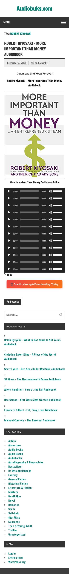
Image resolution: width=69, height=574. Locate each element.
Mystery (13, 492)
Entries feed (15, 558)
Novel (11, 500)
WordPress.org (17, 562)
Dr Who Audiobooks (19, 471)
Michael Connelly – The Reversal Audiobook (29, 420)
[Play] (9, 191)
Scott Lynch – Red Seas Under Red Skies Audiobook (34, 369)
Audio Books (15, 450)
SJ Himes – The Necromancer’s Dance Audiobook (32, 379)
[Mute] (50, 191)
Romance (13, 505)
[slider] (58, 191)
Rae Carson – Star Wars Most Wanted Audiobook (32, 400)
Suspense (14, 522)
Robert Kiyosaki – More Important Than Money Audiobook (25, 49)
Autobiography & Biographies (25, 462)
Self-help (13, 513)
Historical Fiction (18, 484)
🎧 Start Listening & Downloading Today (34, 284)
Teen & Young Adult (20, 526)
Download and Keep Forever (34, 73)
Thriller (12, 530)
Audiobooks (13, 302)
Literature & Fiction (20, 488)
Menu (6, 22)
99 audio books (39, 63)
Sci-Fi (11, 509)
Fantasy (13, 475)
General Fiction (17, 479)
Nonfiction (14, 496)
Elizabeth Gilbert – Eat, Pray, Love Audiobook (30, 410)
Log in (12, 553)
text (9, 275)
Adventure (14, 445)
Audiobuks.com (34, 8)
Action (12, 441)
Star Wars (14, 517)
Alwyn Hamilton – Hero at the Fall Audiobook (30, 390)
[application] (34, 191)
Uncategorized (16, 534)
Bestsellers (14, 467)
